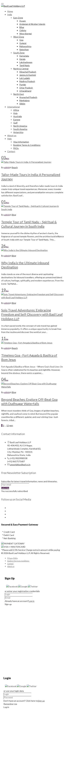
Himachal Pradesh (27, 71)
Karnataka (24, 56)
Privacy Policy (12, 558)
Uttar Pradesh (26, 87)
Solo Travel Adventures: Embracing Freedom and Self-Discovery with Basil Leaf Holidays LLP (32, 314)
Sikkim (22, 103)
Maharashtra (25, 46)
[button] (12, 586)
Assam (22, 21)
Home (10, 11)
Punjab (22, 84)
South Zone (18, 52)
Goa (21, 40)
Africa (16, 110)
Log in (31, 601)
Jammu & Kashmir (27, 75)
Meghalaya (24, 100)
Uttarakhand (25, 91)
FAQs (16, 148)
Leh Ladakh (24, 78)
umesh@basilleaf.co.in (20, 464)
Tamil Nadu (24, 65)
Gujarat (22, 43)
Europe (16, 119)
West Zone (18, 36)
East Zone (18, 17)
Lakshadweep (25, 62)
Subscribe (5, 488)
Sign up (41, 700)
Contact (11, 151)
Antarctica (18, 132)
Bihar (21, 27)
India (9, 14)
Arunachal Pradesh (28, 97)
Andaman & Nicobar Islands (32, 24)
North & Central (20, 68)
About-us (11, 135)
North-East (18, 94)
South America (20, 129)
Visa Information (21, 142)
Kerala (22, 59)
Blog (14, 214)
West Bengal (25, 33)
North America (20, 126)
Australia (17, 116)
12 (7, 425)
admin (7, 167)
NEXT (11, 426)
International (13, 107)
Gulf (15, 122)
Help (9, 138)
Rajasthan (24, 49)
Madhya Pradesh (27, 81)
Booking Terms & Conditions (26, 145)
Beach (15, 167)
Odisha (22, 30)
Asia (15, 113)
